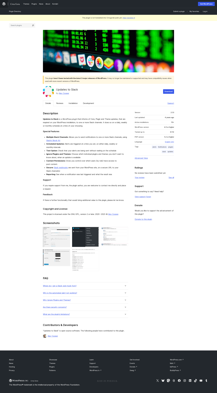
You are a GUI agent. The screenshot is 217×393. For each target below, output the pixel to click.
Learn (92, 360)
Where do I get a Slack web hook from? (60, 286)
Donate (133, 367)
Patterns (52, 370)
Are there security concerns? (55, 307)
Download (169, 91)
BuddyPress (175, 370)
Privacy (12, 370)
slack (164, 151)
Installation (73, 103)
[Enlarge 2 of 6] (67, 252)
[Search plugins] (33, 25)
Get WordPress (206, 4)
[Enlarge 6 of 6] (125, 246)
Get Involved (134, 360)
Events (132, 363)
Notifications (162, 147)
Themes (52, 363)
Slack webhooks (61, 167)
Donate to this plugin (143, 219)
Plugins (52, 367)
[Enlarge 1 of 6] (67, 230)
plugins (170, 147)
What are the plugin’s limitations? (56, 314)
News (11, 363)
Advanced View (141, 158)
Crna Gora (34, 381)
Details (48, 103)
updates (170, 151)
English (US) (169, 142)
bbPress (174, 367)
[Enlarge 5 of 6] (125, 230)
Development (88, 103)
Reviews (59, 103)
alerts (154, 147)
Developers (94, 367)
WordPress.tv (95, 370)
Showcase (53, 360)
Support (170, 103)
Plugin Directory (15, 11)
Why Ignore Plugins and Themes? (57, 300)
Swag (133, 370)
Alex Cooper (64, 93)
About (11, 360)
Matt (172, 363)
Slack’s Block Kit (53, 140)
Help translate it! (129, 18)
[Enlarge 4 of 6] (96, 252)
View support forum (143, 197)
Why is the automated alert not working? (60, 293)
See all (171, 177)
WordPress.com (177, 360)
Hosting (12, 367)
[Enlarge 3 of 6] (96, 230)
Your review (139, 177)
